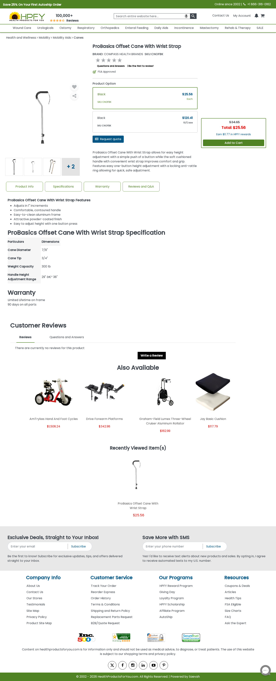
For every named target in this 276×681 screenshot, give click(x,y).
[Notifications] (256, 15)
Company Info (43, 577)
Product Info (24, 186)
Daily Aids (161, 28)
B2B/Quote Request (105, 623)
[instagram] (133, 665)
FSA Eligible (233, 604)
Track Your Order (103, 586)
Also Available (138, 367)
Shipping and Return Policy (110, 611)
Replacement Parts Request (112, 617)
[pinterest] (164, 665)
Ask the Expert (235, 623)
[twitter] (112, 665)
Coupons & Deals (237, 586)
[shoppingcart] (262, 15)
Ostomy (65, 28)
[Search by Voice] (186, 16)
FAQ (228, 617)
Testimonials (35, 604)
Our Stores (34, 598)
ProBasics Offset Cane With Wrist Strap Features (49, 200)
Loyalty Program (171, 598)
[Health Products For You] (27, 16)
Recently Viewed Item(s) (138, 448)
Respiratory (86, 28)
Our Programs (176, 577)
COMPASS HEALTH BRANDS (118, 54)
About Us (33, 586)
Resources (236, 577)
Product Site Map (39, 623)
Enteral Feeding (136, 28)
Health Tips (233, 598)
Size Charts (233, 611)
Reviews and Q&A (141, 186)
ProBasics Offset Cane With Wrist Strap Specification (86, 232)
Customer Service (111, 577)
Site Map (32, 611)
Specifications (63, 186)
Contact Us (220, 15)
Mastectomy (209, 28)
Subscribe (78, 546)
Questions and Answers (111, 66)
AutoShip (166, 617)
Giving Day (167, 592)
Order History (101, 598)
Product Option (104, 83)
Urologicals (45, 28)
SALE (260, 28)
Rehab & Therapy (238, 28)
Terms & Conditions (105, 604)
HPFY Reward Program (176, 586)
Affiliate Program (172, 611)
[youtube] (153, 665)
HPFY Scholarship (172, 604)
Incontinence (184, 28)
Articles (230, 592)
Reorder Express (103, 592)
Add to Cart (234, 143)
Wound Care (22, 28)
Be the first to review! (141, 66)
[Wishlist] (74, 87)
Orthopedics (110, 28)
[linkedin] (143, 665)
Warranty (102, 186)
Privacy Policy (36, 617)
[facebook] (122, 665)
